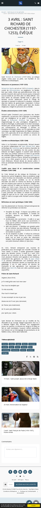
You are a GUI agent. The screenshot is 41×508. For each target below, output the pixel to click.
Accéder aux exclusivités (26, 484)
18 (5, 365)
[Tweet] (30, 356)
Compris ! (33, 505)
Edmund (24, 347)
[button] (2, 3)
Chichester (32, 344)
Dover (11, 347)
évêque (12, 344)
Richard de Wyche (8, 88)
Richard (5, 344)
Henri (17, 347)
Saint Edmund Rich (28, 146)
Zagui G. (20, 42)
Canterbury (16, 148)
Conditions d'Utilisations (10, 491)
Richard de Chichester (14, 77)
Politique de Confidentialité (28, 491)
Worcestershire (14, 90)
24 (5, 391)
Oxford (23, 350)
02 (5, 417)
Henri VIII (13, 268)
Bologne (5, 353)
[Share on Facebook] (27, 356)
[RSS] (37, 356)
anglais (18, 344)
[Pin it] (34, 356)
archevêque (6, 350)
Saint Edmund (34, 155)
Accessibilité (20, 493)
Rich (30, 347)
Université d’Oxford (18, 120)
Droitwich (30, 88)
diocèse (5, 347)
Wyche (25, 344)
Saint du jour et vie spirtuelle (15, 12)
